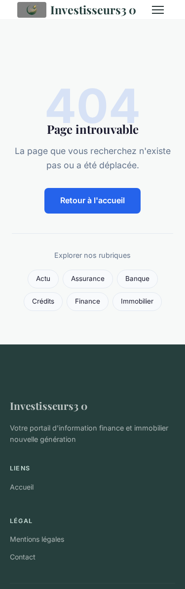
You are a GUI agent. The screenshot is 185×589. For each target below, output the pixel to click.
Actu (43, 278)
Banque (137, 278)
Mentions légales (37, 539)
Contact (23, 557)
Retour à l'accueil (92, 200)
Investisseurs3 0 (93, 9)
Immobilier (137, 301)
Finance (87, 301)
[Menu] (158, 10)
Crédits (43, 301)
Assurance (88, 278)
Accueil (22, 487)
